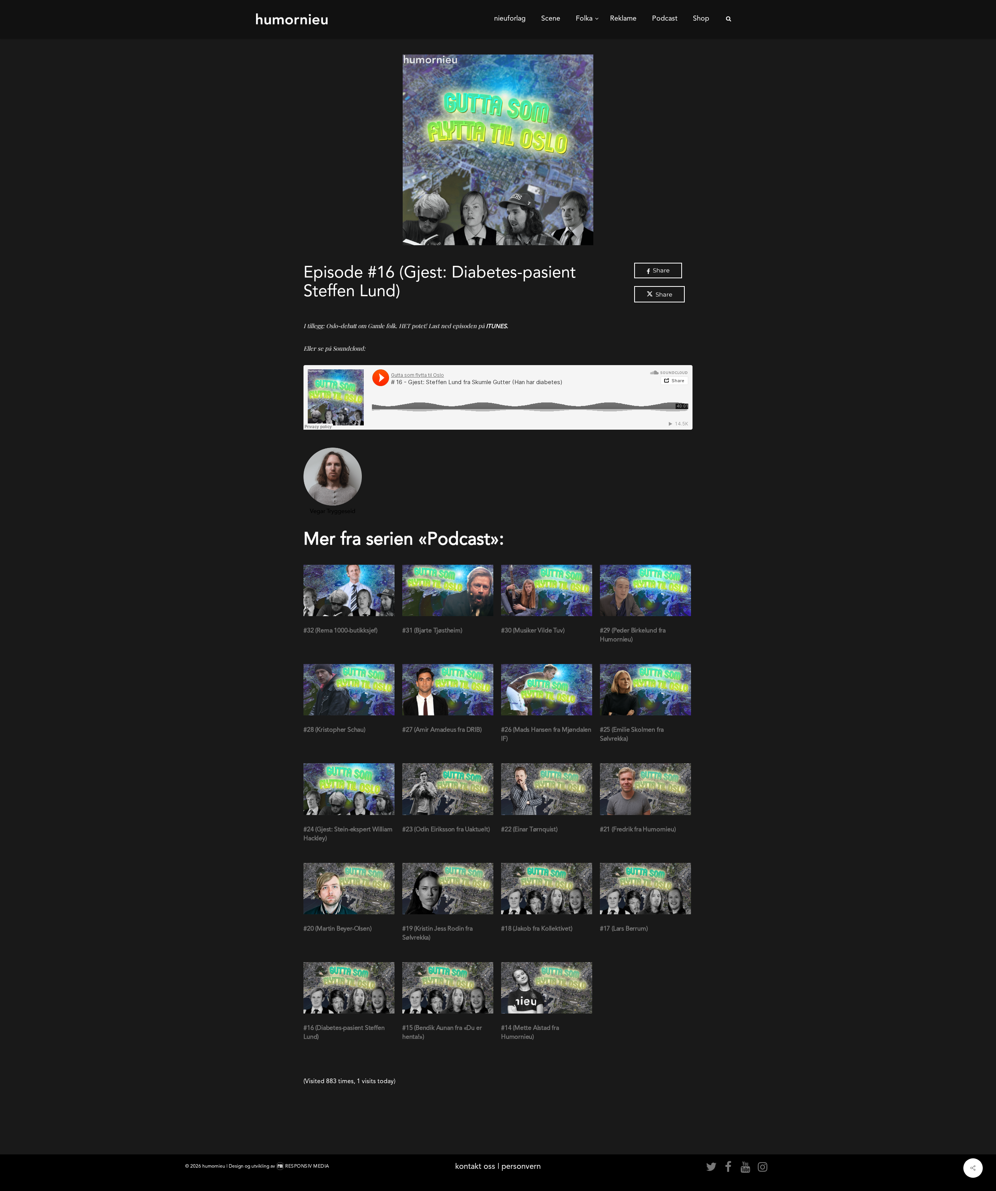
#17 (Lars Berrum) (624, 928)
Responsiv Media (307, 1166)
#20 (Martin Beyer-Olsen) (337, 928)
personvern (521, 1166)
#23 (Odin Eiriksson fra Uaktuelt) (445, 829)
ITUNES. (498, 326)
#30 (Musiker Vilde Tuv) (532, 630)
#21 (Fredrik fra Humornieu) (638, 829)
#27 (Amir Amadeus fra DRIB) (442, 729)
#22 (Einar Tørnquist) (529, 829)
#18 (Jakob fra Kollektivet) (536, 928)
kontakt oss (475, 1166)
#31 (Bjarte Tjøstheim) (432, 630)
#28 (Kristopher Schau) (334, 729)
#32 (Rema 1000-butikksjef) (340, 630)
